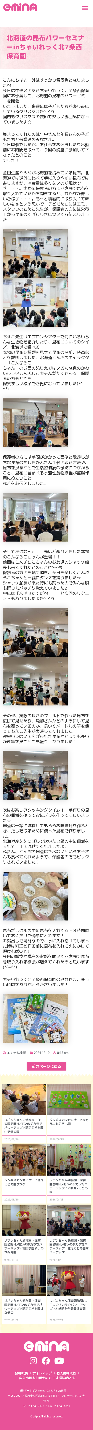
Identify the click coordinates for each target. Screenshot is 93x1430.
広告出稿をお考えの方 (35, 1377)
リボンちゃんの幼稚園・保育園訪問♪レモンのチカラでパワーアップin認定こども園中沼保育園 (23, 1126)
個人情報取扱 (66, 1373)
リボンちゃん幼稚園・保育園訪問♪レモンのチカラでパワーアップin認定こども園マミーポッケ (69, 1246)
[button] (85, 8)
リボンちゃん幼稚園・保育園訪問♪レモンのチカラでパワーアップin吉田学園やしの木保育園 (23, 1246)
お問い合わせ (66, 1377)
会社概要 (21, 1373)
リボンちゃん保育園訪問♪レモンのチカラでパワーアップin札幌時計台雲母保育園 (68, 1304)
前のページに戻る (46, 1066)
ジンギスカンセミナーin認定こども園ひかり (23, 1182)
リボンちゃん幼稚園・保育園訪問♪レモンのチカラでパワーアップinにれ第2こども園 (69, 1186)
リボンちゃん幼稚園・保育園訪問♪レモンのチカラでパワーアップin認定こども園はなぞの (23, 1306)
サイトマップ (42, 1373)
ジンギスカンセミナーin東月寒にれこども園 (69, 1122)
